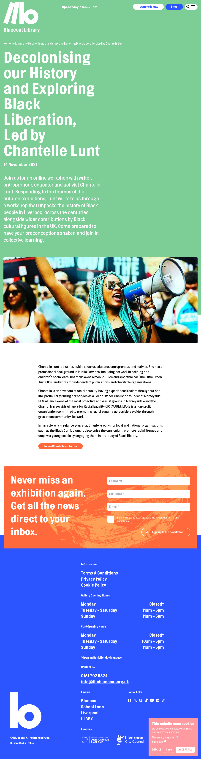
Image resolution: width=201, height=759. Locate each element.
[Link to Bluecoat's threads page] (163, 700)
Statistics (157, 741)
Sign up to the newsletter (167, 532)
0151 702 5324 (94, 675)
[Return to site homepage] (21, 17)
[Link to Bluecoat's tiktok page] (146, 700)
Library (19, 43)
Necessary (163, 737)
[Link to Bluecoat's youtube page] (152, 700)
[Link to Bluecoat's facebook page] (130, 700)
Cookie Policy (93, 585)
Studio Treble (26, 743)
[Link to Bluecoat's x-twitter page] (135, 700)
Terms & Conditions (99, 573)
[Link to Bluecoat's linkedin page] (158, 700)
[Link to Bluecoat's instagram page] (141, 700)
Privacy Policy (94, 579)
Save (169, 749)
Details (156, 749)
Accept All (185, 749)
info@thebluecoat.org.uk (105, 681)
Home (7, 43)
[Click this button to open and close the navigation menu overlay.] (193, 6)
